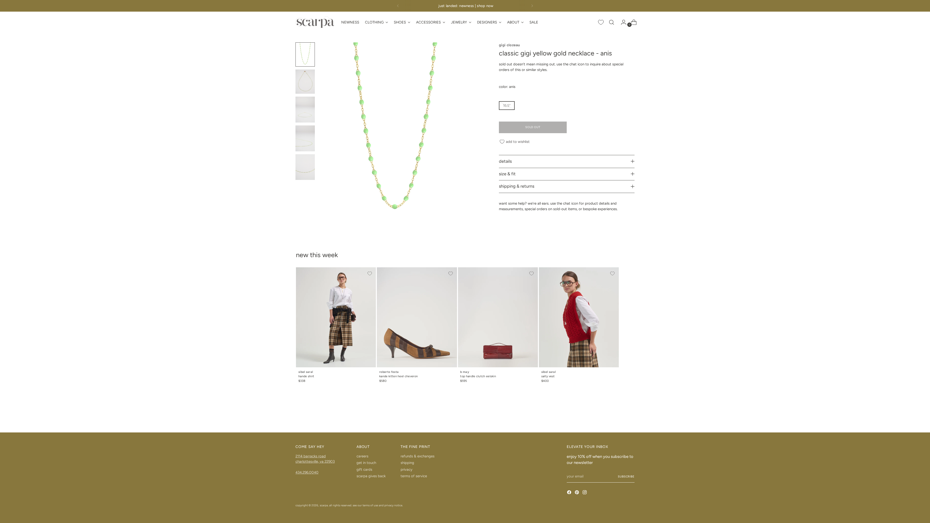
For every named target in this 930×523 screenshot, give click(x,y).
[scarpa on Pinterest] (577, 493)
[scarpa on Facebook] (570, 493)
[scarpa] (314, 22)
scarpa (324, 505)
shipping (407, 463)
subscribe (626, 476)
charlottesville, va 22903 (315, 461)
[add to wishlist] (369, 273)
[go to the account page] (622, 22)
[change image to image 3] (305, 110)
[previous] (398, 6)
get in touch (366, 463)
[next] (532, 6)
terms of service (414, 476)
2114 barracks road (310, 456)
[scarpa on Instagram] (585, 493)
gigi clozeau (509, 45)
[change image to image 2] (305, 81)
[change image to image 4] (305, 138)
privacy (406, 469)
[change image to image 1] (305, 54)
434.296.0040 (306, 472)
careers (362, 456)
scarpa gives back (371, 476)
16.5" (507, 105)
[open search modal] (611, 22)
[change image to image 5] (305, 167)
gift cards (364, 469)
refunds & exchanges (417, 456)
